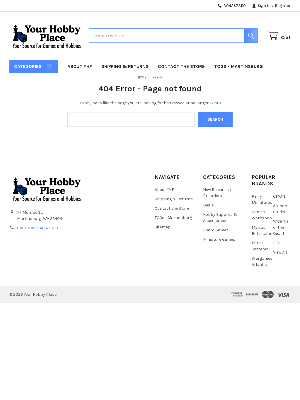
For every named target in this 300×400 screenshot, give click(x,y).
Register (283, 5)
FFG (276, 242)
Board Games (216, 230)
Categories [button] (28, 66)
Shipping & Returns (125, 66)
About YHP (79, 66)
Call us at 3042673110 (37, 227)
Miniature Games (219, 239)
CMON (279, 196)
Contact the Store (181, 66)
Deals (208, 205)
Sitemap (163, 227)
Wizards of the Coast (281, 227)
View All (280, 252)
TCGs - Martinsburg (238, 66)
